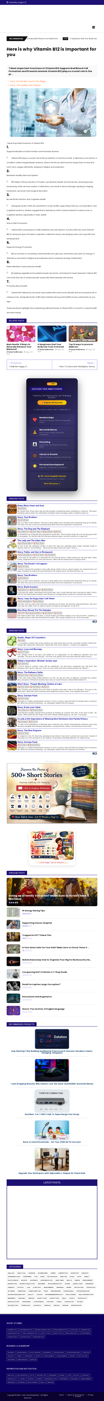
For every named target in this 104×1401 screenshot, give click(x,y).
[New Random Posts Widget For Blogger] (94, 621)
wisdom (65, 1305)
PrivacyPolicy (66, 7)
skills (64, 1298)
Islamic (67, 1284)
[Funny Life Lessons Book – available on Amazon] (52, 845)
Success (80, 1302)
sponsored (26, 1302)
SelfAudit (22, 1298)
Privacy (90, 1395)
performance (56, 1291)
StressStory (69, 1302)
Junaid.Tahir (77, 1284)
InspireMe (41, 1284)
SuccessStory (13, 1305)
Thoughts (37, 1305)
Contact (78, 1396)
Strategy (50, 1302)
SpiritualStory (13, 1302)
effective (63, 1276)
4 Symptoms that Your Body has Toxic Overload (55, 38)
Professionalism (83, 1291)
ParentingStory (34, 1291)
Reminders (11, 1298)
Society (72, 1298)
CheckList (85, 1273)
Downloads (26, 7)
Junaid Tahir (81, 7)
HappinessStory (46, 1280)
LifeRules (11, 1287)
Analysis (11, 1273)
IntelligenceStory (55, 1284)
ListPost (20, 1287)
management (49, 1287)
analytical (21, 1273)
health (69, 1280)
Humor (77, 1280)
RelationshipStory (86, 1294)
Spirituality (82, 1298)
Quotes (39, 1294)
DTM (30, 38)
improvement (88, 1280)
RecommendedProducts (54, 1294)
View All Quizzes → (52, 483)
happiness (34, 1280)
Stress (59, 1302)
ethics (72, 1276)
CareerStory (63, 1273)
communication (14, 1276)
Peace (46, 1291)
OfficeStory (90, 1287)
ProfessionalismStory (16, 1294)
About (53, 7)
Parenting (22, 1291)
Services (31, 1298)
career (53, 1273)
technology (25, 1305)
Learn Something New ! (23, 28)
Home (13, 7)
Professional (69, 1291)
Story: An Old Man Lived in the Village (28, 81)
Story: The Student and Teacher (25, 85)
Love (28, 1287)
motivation (79, 1287)
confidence (27, 1276)
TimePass (47, 1305)
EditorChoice (52, 1276)
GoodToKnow (13, 1280)
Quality (31, 1294)
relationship (71, 1294)
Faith (79, 1276)
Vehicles (57, 1305)
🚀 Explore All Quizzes (52, 402)
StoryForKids (38, 1302)
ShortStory (54, 1298)
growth (24, 1280)
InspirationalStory (27, 1284)
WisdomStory (76, 1305)
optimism (11, 1291)
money (69, 1287)
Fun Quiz (15, 11)
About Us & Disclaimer (76, 1395)
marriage (60, 1287)
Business (32, 1273)
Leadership (89, 1284)
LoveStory (37, 1287)
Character (75, 1273)
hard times (60, 1280)
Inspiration (12, 1284)
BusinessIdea (43, 1273)
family (86, 1276)
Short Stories (40, 7)
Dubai (42, 1276)
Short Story (42, 1298)
